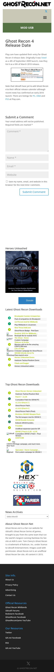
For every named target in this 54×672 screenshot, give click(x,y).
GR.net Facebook (13, 637)
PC (34, 96)
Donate (29, 300)
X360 (38, 96)
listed (44, 57)
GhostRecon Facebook (15, 617)
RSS (7, 643)
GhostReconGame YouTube (18, 620)
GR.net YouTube (12, 648)
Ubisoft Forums (12, 610)
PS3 (7, 99)
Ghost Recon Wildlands (16, 607)
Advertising (10, 590)
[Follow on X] (46, 11)
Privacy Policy (11, 585)
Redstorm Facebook (14, 613)
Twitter (8, 632)
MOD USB (27, 27)
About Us (9, 579)
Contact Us (10, 595)
